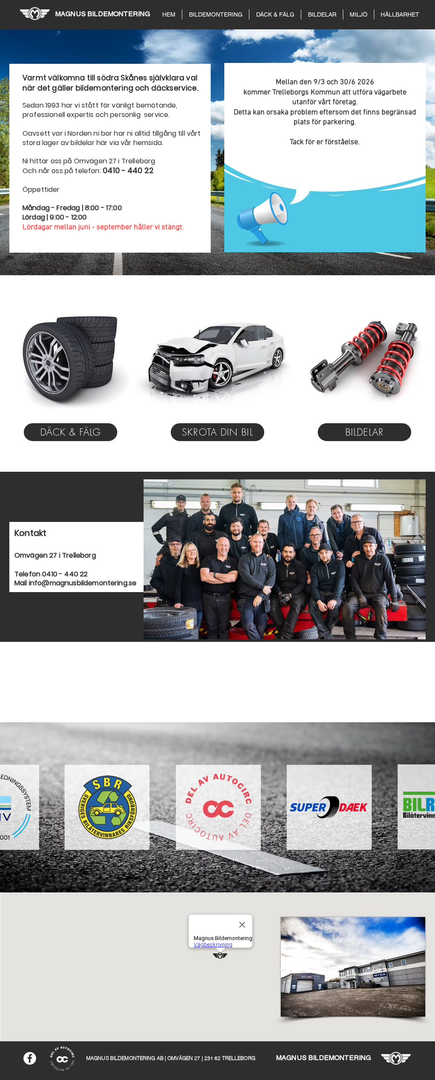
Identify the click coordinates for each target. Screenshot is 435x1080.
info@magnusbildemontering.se (82, 583)
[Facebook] (29, 1058)
